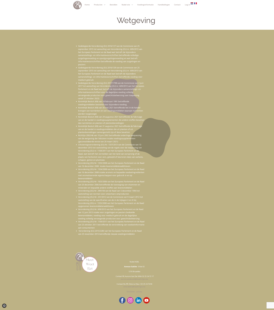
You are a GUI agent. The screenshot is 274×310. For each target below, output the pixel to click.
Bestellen (113, 5)
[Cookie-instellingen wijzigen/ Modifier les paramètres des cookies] (4, 306)
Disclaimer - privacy (134, 291)
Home (87, 5)
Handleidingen (164, 5)
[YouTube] (146, 300)
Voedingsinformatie (145, 5)
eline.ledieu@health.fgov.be (134, 287)
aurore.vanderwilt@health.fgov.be (134, 279)
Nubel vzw (126, 5)
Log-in (187, 5)
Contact (177, 5)
